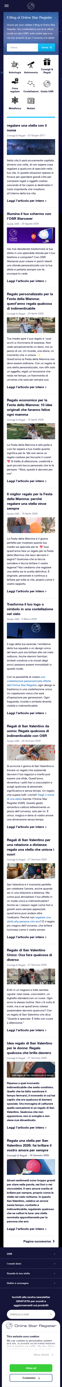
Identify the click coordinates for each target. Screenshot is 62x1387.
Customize (29, 1377)
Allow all (31, 1368)
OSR (9, 1253)
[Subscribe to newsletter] (50, 1314)
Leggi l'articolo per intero (25, 200)
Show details (41, 1354)
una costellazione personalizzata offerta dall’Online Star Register (29, 681)
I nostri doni (14, 1263)
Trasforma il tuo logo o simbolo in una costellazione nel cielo (30, 609)
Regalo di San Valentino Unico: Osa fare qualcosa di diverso (29, 955)
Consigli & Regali (16, 135)
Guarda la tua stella (18, 1273)
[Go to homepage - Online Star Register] (31, 6)
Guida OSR (13, 223)
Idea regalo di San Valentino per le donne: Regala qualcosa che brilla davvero (29, 1048)
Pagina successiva (37, 1241)
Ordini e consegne (18, 1283)
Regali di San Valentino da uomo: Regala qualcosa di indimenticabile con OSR (28, 731)
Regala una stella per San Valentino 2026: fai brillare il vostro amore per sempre (29, 1145)
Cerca (45, 47)
